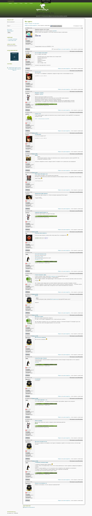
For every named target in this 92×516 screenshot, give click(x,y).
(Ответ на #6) (34, 153)
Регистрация (9, 29)
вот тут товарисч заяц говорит (41, 52)
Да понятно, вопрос (39, 316)
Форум (26, 3)
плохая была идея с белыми (41, 358)
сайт (39, 35)
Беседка (30, 23)
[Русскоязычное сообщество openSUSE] (46, 404)
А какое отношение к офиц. (40, 274)
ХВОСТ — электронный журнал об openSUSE (42, 118)
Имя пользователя (11, 21)
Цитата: (36, 295)
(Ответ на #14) (35, 315)
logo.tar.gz (37, 362)
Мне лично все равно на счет (41, 441)
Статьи (21, 3)
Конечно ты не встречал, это (41, 483)
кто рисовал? (37, 379)
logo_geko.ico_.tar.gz (39, 259)
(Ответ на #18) (35, 398)
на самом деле (38, 134)
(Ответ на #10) (35, 231)
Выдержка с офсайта (39, 92)
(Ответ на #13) (35, 294)
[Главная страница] (42, 10)
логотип (36, 35)
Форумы (26, 23)
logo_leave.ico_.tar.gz (39, 256)
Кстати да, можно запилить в (41, 233)
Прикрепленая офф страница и (41, 193)
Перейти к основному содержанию (46, 1)
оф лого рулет (38, 72)
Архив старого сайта (12, 40)
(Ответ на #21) (35, 461)
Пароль (9, 25)
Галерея (31, 3)
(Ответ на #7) (34, 172)
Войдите (26, 25)
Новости (15, 3)
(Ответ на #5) (34, 133)
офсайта (41, 94)
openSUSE (55, 30)
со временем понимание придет (41, 462)
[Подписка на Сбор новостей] (29, 507)
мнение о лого (38, 113)
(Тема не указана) (38, 420)
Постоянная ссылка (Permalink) (76, 51)
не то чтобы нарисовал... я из (41, 399)
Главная (10, 3)
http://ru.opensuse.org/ (53, 276)
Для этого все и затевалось (40, 337)
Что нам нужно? (36, 23)
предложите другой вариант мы (41, 212)
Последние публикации (12, 39)
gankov (36, 155)
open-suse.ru (45, 13)
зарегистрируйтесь (33, 25)
